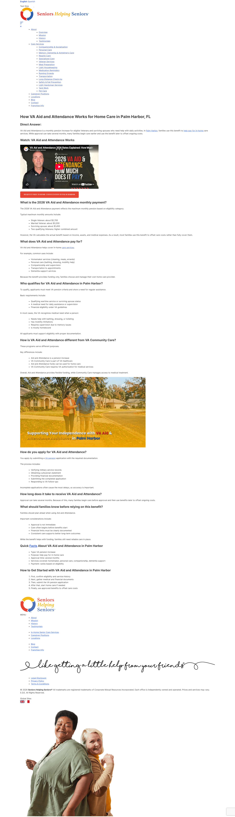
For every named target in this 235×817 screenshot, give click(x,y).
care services (68, 247)
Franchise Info (37, 105)
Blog (33, 99)
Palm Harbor (152, 130)
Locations (35, 97)
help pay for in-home (194, 130)
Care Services (37, 44)
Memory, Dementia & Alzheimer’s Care (56, 53)
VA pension (50, 458)
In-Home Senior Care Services (45, 632)
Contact (34, 102)
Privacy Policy (37, 681)
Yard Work (43, 88)
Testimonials (44, 41)
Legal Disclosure (38, 678)
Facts (33, 546)
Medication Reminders (49, 70)
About (34, 29)
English (23, 1)
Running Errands (46, 73)
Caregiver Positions (40, 94)
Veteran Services (46, 61)
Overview (43, 32)
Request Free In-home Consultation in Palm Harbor (49, 194)
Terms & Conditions (40, 684)
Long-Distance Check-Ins (50, 79)
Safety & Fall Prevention (50, 82)
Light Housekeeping (48, 67)
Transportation (46, 76)
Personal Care (45, 50)
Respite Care (45, 55)
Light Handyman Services (50, 85)
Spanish (31, 1)
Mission (42, 35)
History (42, 38)
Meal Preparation (47, 64)
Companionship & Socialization (53, 47)
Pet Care (43, 91)
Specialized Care (46, 58)
